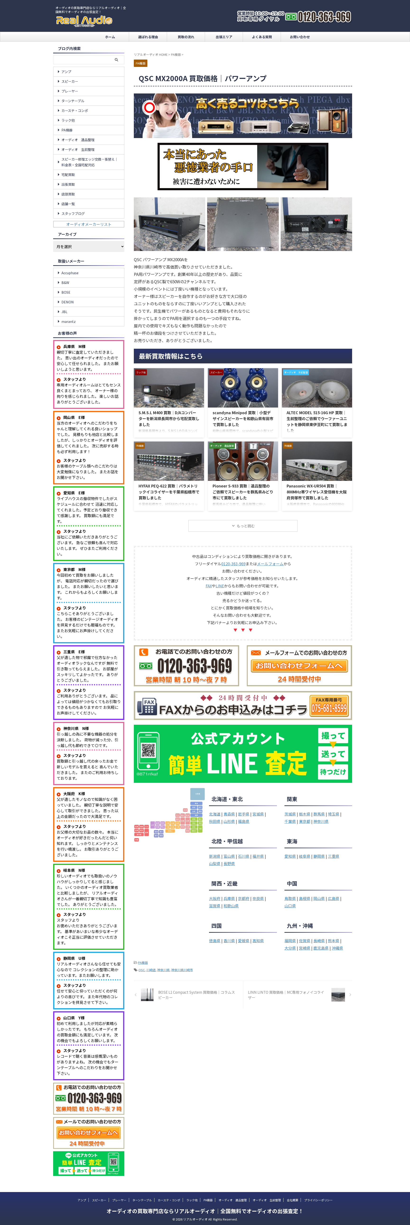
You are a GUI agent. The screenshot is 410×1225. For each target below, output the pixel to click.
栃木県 (304, 814)
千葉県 (290, 821)
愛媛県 (243, 940)
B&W (65, 282)
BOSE (65, 292)
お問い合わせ (300, 36)
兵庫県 (229, 898)
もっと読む (246, 525)
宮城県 (258, 814)
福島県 (243, 821)
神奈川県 (321, 821)
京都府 (243, 898)
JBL (64, 311)
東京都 (304, 821)
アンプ (66, 71)
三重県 (333, 856)
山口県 (290, 906)
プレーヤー (69, 90)
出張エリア (224, 36)
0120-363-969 (233, 563)
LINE (220, 586)
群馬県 (319, 814)
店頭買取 (68, 193)
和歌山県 (231, 906)
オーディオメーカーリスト (89, 224)
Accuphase (70, 272)
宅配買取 (68, 174)
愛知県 (290, 856)
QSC (142, 970)
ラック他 (68, 120)
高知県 (258, 940)
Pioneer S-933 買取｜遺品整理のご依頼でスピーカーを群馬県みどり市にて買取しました (243, 492)
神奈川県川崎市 (182, 970)
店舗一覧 (68, 203)
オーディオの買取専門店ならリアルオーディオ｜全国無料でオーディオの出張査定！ (205, 1211)
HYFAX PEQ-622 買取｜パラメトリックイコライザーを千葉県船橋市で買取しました (169, 492)
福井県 (258, 856)
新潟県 (214, 856)
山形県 (229, 821)
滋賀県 (214, 906)
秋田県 (214, 821)
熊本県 (333, 940)
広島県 (333, 898)
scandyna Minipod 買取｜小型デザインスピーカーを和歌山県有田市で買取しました (243, 418)
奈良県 (258, 898)
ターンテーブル (72, 100)
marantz (68, 321)
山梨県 (214, 863)
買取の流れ (186, 36)
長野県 (229, 863)
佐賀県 (304, 940)
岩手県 (243, 814)
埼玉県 (333, 814)
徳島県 (214, 940)
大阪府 (214, 898)
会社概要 (292, 1200)
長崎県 (319, 940)
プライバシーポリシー (318, 1200)
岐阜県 (304, 856)
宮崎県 (304, 948)
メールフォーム (270, 563)
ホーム (110, 36)
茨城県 (290, 814)
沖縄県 (337, 948)
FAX (209, 586)
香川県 (229, 940)
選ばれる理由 (148, 36)
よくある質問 (262, 36)
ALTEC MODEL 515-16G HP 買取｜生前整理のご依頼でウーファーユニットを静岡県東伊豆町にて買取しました (317, 421)
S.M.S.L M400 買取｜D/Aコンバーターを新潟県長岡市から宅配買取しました (169, 418)
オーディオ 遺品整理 (77, 139)
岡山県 (319, 898)
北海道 (214, 814)
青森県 (229, 814)
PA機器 (143, 962)
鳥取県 (290, 898)
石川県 (243, 856)
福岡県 (290, 940)
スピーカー (69, 81)
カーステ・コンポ (74, 110)
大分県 (290, 948)
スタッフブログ (73, 213)
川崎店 (151, 970)
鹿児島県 (321, 948)
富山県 (229, 856)
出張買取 (68, 184)
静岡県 (319, 856)
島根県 (304, 898)
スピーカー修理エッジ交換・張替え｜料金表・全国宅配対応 (89, 162)
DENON (67, 301)
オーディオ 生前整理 (77, 149)
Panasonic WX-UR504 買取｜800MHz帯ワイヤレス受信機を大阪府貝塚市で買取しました (317, 492)
